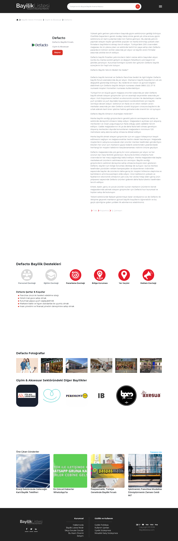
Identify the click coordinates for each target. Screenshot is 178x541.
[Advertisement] (90, 241)
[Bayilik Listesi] (33, 6)
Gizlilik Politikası (102, 525)
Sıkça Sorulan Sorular (74, 530)
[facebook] (27, 529)
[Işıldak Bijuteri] (101, 395)
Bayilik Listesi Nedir (75, 528)
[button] (17, 20)
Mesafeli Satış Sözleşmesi (106, 533)
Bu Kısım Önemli (76, 533)
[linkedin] (36, 529)
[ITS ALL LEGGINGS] (27, 395)
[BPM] (126, 395)
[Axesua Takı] (151, 395)
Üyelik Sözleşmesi (103, 530)
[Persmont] (77, 395)
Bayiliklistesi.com (146, 530)
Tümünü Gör (156, 452)
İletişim (80, 536)
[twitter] (31, 529)
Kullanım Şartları (102, 528)
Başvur (57, 52)
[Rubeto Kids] (52, 395)
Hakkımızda (78, 525)
